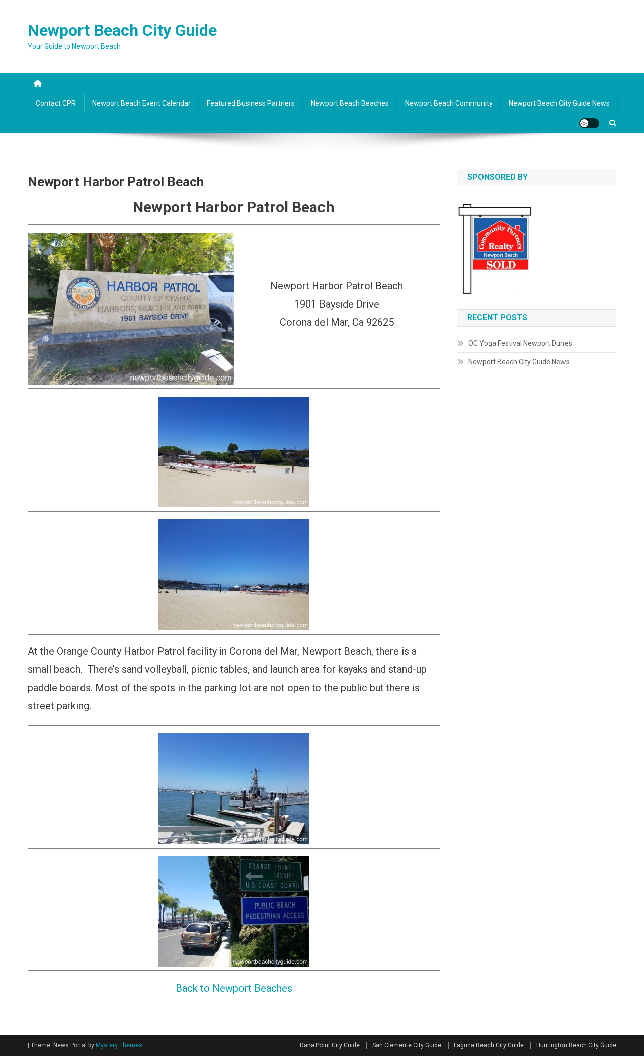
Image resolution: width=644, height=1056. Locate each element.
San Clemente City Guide (406, 1045)
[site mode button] (589, 123)
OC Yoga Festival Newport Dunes (520, 343)
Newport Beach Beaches (350, 103)
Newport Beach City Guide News (559, 103)
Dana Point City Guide (330, 1045)
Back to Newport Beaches (234, 988)
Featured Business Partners (251, 103)
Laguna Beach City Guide (489, 1045)
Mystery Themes (119, 1045)
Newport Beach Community (449, 103)
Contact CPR (56, 103)
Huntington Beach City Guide (576, 1045)
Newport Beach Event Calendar (141, 103)
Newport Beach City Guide (122, 30)
